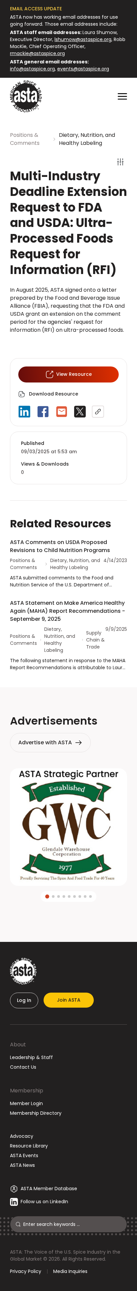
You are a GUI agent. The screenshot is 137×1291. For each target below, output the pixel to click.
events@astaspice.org (83, 68)
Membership (26, 1090)
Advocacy (21, 1136)
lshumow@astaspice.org (83, 39)
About (18, 1044)
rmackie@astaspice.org (37, 53)
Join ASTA (68, 1000)
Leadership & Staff (31, 1057)
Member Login (26, 1103)
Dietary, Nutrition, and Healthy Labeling (87, 139)
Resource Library (29, 1145)
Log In (24, 1000)
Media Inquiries (70, 1271)
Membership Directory (36, 1113)
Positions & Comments (25, 139)
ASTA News (22, 1165)
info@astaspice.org (32, 68)
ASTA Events (24, 1155)
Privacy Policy (25, 1271)
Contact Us (23, 1067)
